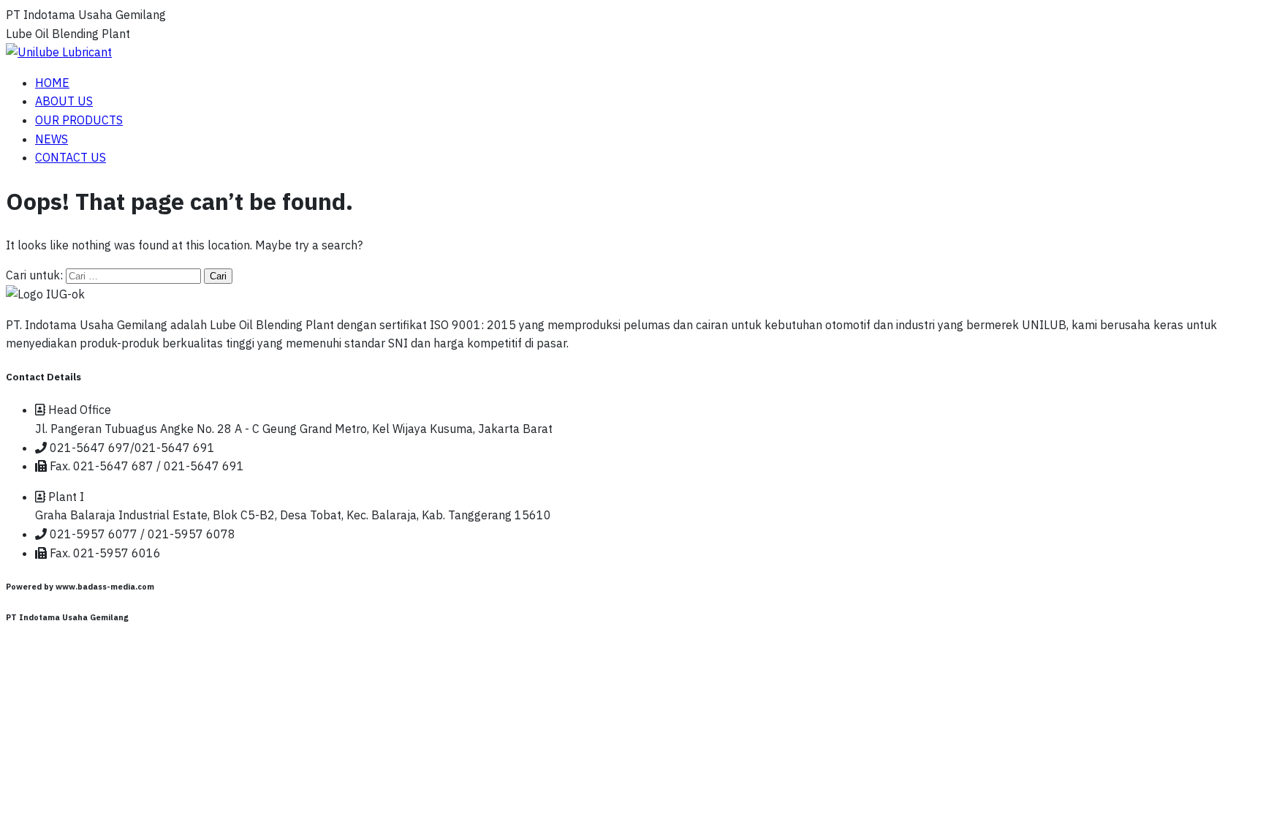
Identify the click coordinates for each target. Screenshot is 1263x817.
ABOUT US (64, 101)
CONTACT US (70, 157)
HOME (52, 82)
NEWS (51, 139)
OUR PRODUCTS (79, 120)
